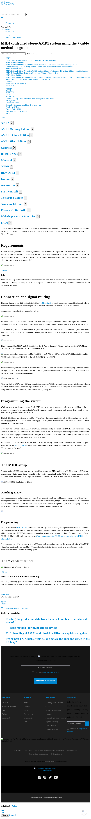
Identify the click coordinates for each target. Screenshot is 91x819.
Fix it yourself (11, 101)
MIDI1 (8, 90)
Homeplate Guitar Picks (45, 99)
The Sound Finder (12, 103)
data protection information (51, 672)
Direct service (51, 725)
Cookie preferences (56, 754)
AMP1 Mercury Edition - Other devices (58, 67)
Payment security (52, 722)
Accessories (10, 96)
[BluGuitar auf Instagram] (44, 778)
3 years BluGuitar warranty (56, 718)
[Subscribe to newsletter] (87, 723)
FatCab (16, 84)
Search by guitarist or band (16, 105)
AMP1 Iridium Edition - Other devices (43, 73)
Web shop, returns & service (16, 111)
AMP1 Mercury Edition (15, 62)
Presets (38, 60)
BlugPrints (32, 60)
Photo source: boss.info (8, 316)
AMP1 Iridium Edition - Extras (17, 73)
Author (15, 806)
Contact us (10, 23)
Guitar (26, 710)
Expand (12, 815)
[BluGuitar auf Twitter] (50, 778)
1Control (9, 88)
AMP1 (26, 703)
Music (26, 722)
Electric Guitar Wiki (13, 37)
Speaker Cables (29, 99)
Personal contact (52, 729)
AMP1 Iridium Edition (14, 69)
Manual (19, 60)
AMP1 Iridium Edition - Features (44, 71)
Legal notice (17, 750)
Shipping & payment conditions (38, 754)
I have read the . (47, 672)
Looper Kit (10, 99)
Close (4, 815)
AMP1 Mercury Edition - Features (46, 65)
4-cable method (45, 303)
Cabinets (9, 82)
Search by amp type (33, 105)
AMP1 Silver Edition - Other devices (36, 79)
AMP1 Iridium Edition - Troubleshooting (72, 71)
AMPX (8, 58)
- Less (3, 117)
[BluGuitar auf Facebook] (39, 778)
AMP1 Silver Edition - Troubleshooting (70, 77)
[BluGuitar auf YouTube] (56, 778)
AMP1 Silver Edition (14, 75)
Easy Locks (18, 99)
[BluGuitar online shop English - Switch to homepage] (45, 770)
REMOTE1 (10, 92)
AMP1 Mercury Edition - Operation (19, 65)
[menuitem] (12, 703)
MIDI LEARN (20, 445)
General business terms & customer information (49, 750)
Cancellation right (71, 750)
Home (8, 35)
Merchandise (28, 718)
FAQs (8, 113)
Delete (4, 270)
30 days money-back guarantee (53, 712)
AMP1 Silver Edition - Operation (18, 77)
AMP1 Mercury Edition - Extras (30, 67)
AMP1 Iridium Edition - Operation (19, 71)
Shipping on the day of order (54, 705)
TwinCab (22, 84)
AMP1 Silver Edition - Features (43, 77)
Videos (24, 60)
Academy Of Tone (13, 107)
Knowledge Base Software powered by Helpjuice (46, 797)
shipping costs (49, 761)
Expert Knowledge (49, 60)
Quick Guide (10, 60)
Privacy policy (28, 750)
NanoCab (9, 84)
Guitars (8, 94)
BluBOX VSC (11, 86)
